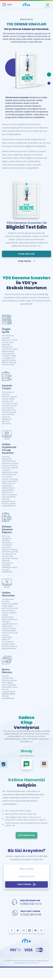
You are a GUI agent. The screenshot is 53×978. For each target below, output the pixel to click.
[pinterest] (41, 930)
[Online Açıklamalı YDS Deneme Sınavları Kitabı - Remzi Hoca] (26, 940)
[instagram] (23, 930)
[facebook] (11, 930)
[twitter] (17, 930)
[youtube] (35, 930)
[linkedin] (29, 930)
